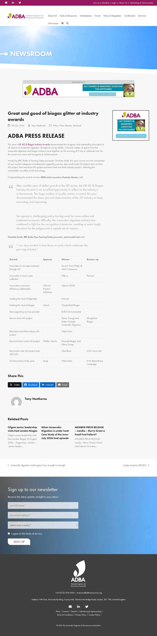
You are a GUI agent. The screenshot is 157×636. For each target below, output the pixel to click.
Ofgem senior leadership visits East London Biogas (22, 429)
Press (58, 611)
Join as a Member (101, 2)
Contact (65, 611)
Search (74, 611)
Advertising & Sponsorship (141, 2)
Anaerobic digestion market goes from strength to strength (36, 465)
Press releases (66, 125)
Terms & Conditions (65, 614)
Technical (77, 125)
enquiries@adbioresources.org (89, 592)
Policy (55, 125)
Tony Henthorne (39, 125)
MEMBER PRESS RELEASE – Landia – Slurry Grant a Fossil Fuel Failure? (90, 431)
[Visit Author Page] (16, 401)
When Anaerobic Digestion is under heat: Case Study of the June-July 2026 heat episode (55, 433)
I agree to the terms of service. (27, 533)
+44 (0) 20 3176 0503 (65, 592)
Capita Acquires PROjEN (134, 465)
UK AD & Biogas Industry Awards (34, 144)
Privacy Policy (80, 614)
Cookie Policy (94, 614)
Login (114, 2)
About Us (123, 2)
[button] (62, 23)
